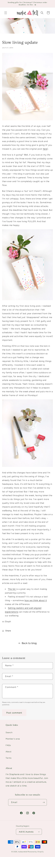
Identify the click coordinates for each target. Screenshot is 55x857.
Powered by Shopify (36, 852)
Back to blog (29, 643)
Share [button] (8, 631)
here (45, 149)
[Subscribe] (43, 802)
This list (12, 589)
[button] (6, 13)
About (8, 751)
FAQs (8, 745)
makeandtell (22, 852)
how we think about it (36, 600)
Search (9, 732)
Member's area (13, 739)
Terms (9, 758)
